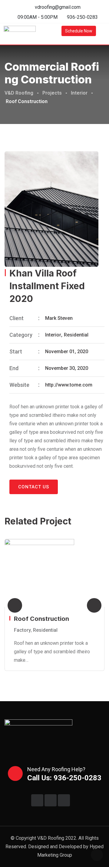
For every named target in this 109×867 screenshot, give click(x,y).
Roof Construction (41, 618)
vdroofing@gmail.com (58, 7)
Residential (76, 335)
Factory (22, 630)
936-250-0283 (82, 17)
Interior (53, 335)
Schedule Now (78, 30)
